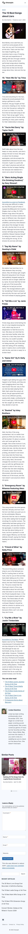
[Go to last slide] (4, 773)
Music (4, 10)
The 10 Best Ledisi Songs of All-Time (14, 890)
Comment (7, 813)
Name (5, 837)
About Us (4, 924)
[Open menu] (25, 3)
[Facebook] (3, 919)
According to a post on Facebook (13, 202)
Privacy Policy (20, 924)
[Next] (24, 773)
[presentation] (14, 766)
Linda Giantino (7, 20)
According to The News (10, 639)
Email (5, 845)
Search (23, 874)
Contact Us (12, 924)
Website (5, 853)
